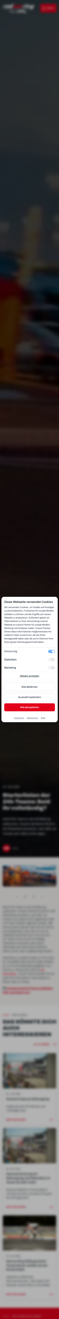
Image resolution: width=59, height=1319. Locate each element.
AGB (43, 718)
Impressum (19, 718)
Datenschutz (32, 718)
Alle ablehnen (29, 686)
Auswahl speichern (29, 697)
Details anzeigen (29, 675)
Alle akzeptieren (29, 707)
